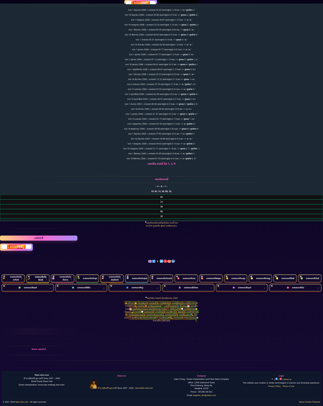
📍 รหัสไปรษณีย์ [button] (174, 308)
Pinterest (316, 402)
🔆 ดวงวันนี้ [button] (151, 303)
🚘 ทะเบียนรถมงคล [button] (153, 305)
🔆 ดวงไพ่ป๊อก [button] (175, 303)
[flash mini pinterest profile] (281, 379)
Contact (308, 402)
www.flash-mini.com (144, 388)
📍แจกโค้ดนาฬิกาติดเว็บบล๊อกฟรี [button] (142, 317)
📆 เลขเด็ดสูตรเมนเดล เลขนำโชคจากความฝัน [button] (148, 308)
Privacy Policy (274, 386)
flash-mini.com (21, 402)
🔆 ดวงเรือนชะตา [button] (183, 314)
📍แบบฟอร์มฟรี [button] (163, 317)
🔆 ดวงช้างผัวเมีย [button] (190, 311)
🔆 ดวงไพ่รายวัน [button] (188, 303)
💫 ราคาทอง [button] (175, 317)
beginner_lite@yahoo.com (204, 395)
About (301, 402)
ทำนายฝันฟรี (103, 388)
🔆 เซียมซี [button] (179, 311)
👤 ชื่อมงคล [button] (182, 305)
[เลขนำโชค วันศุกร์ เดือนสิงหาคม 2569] (161, 298)
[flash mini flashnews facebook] (276, 379)
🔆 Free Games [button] (188, 317)
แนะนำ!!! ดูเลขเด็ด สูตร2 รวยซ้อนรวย (161, 225)
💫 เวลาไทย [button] (139, 305)
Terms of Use (288, 386)
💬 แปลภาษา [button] (146, 311)
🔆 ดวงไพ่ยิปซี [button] (162, 303)
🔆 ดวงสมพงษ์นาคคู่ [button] (134, 314)
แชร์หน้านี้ (38, 238)
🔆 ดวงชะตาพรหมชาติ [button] (152, 314)
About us (287, 379)
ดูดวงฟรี (113, 388)
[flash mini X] (272, 379)
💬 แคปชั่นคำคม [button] (188, 308)
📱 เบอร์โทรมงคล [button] (169, 305)
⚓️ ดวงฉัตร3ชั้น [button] (169, 314)
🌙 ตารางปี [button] (136, 311)
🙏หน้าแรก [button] (129, 303)
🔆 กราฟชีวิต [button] (169, 311)
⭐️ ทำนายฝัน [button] (140, 303)
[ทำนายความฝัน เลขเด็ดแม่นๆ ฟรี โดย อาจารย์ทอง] (93, 388)
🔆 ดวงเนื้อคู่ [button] (157, 311)
